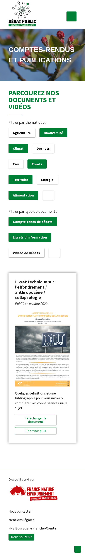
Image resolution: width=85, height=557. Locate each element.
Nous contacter (20, 511)
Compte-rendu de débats (33, 221)
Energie (47, 179)
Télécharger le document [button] (35, 420)
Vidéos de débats (26, 253)
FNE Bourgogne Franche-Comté (32, 528)
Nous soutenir (21, 537)
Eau (16, 164)
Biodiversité (53, 133)
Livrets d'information (30, 237)
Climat (18, 148)
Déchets (43, 148)
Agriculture (22, 133)
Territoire (20, 179)
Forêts (37, 164)
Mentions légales (21, 520)
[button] (71, 16)
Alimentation (23, 195)
